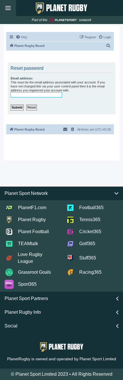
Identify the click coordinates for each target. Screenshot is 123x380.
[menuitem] (21, 37)
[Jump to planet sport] (63, 20)
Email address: (22, 78)
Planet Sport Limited (98, 359)
